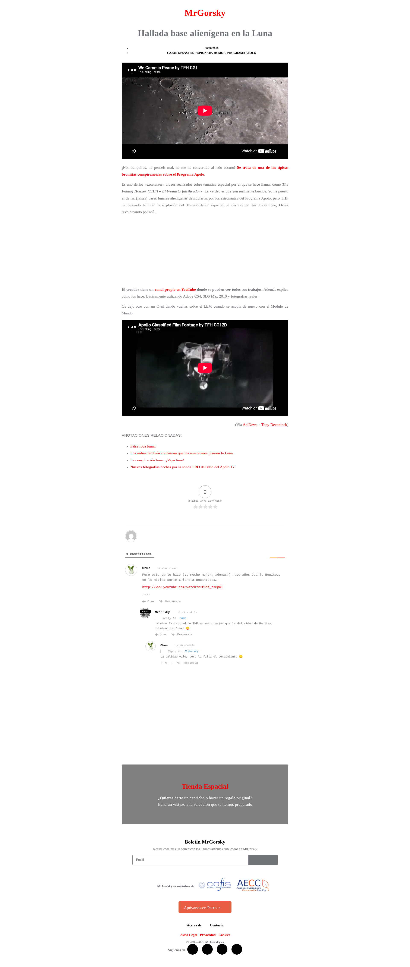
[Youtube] (222, 949)
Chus (146, 568)
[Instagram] (236, 949)
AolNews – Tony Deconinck (265, 425)
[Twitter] (207, 949)
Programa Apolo (241, 52)
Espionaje (203, 52)
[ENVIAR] (263, 860)
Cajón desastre (180, 52)
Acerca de (194, 925)
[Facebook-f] (192, 949)
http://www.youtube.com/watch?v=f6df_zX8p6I (182, 587)
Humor (220, 52)
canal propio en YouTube (175, 289)
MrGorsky (205, 13)
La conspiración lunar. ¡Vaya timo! (157, 460)
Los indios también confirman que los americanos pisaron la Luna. (182, 453)
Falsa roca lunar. (143, 446)
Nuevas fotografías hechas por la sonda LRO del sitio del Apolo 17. (183, 467)
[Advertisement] (205, 251)
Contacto (216, 925)
